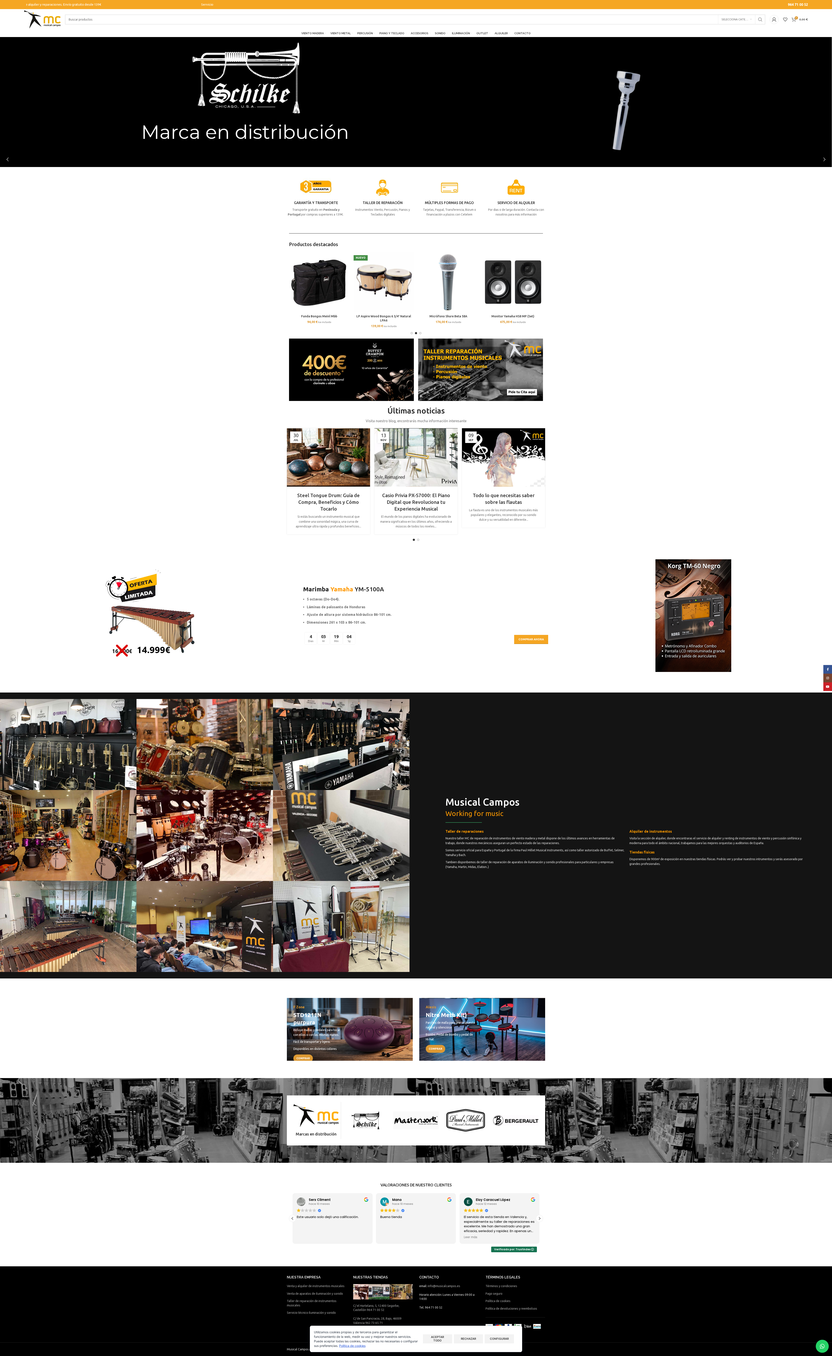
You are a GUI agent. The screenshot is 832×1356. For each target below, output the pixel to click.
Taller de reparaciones (464, 831)
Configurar (499, 1338)
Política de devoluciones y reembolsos (511, 1308)
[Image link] (351, 369)
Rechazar (468, 1338)
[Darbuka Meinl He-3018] (448, 282)
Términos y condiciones (501, 1286)
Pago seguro (494, 1293)
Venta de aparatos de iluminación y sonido (315, 1293)
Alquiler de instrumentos (650, 831)
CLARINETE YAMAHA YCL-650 (384, 316)
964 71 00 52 (798, 4)
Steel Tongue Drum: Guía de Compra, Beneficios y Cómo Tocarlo (328, 502)
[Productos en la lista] (785, 19)
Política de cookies (498, 1301)
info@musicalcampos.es (444, 1286)
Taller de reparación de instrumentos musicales (311, 1303)
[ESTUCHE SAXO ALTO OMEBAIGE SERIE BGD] (513, 282)
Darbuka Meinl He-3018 (448, 316)
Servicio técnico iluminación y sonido (311, 1312)
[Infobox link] (316, 197)
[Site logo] (42, 19)
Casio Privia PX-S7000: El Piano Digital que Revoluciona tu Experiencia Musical (416, 502)
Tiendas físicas (642, 852)
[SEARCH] (760, 19)
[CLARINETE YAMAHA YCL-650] (384, 282)
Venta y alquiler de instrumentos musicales (315, 1286)
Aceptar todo (437, 1338)
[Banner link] (350, 1029)
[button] (412, 333)
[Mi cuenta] (774, 19)
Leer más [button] (350, 1237)
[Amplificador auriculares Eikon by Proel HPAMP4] (319, 282)
